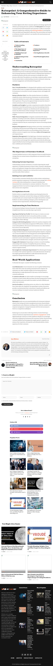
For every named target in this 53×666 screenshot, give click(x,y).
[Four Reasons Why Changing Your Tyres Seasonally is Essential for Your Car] (40, 608)
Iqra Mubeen (6, 16)
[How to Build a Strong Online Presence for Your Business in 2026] (18, 446)
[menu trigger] (2, 2)
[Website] (49, 355)
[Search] (50, 2)
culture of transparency (43, 132)
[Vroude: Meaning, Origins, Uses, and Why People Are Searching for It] (18, 503)
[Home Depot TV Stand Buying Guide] (40, 631)
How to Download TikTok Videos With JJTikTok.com (12, 575)
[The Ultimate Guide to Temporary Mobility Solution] (40, 621)
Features (37, 45)
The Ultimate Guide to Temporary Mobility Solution (48, 620)
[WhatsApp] (7, 31)
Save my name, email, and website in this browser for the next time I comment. (17, 400)
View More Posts (45, 338)
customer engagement (39, 314)
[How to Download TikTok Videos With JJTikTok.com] (13, 564)
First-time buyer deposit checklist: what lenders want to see (18, 492)
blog (3, 571)
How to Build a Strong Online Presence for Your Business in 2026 (17, 455)
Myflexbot (18, 664)
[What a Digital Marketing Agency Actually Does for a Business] (35, 446)
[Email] (7, 35)
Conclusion (18, 60)
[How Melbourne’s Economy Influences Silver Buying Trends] (35, 503)
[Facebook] (3, 27)
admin (4, 551)
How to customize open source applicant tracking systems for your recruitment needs (5, 56)
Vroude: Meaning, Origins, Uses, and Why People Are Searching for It (16, 512)
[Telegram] (3, 35)
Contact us (27, 412)
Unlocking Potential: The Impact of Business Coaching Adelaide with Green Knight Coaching (30, 641)
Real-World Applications (41, 56)
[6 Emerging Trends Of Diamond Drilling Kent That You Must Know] (40, 595)
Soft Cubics (38, 664)
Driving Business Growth (41, 53)
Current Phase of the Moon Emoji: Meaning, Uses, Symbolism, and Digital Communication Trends (12, 548)
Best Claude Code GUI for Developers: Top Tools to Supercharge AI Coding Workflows (39, 576)
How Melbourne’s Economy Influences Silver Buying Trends (34, 512)
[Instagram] (30, 417)
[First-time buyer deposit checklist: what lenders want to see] (18, 484)
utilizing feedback (37, 30)
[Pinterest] (3, 31)
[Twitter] (7, 27)
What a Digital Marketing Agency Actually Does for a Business (34, 455)
